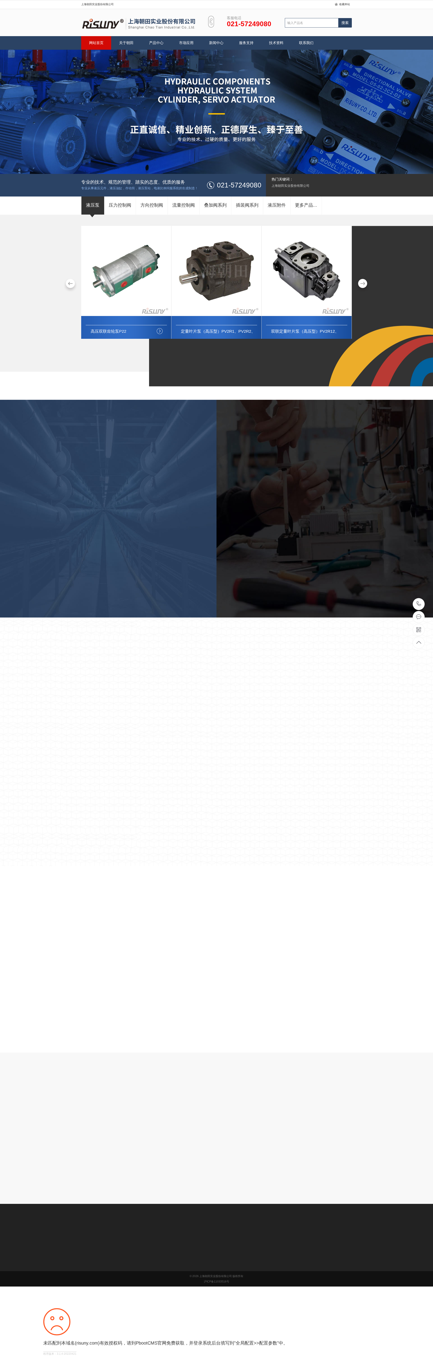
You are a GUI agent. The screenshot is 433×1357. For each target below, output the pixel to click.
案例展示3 (239, 695)
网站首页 (96, 43)
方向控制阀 (120, 1270)
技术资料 (276, 43)
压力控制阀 (120, 1263)
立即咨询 (214, 1175)
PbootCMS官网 (151, 1343)
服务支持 (246, 43)
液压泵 (117, 1256)
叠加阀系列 (120, 1283)
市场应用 (186, 43)
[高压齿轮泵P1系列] (307, 315)
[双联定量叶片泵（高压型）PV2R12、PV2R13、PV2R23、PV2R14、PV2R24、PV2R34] (216, 315)
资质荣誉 (87, 1276)
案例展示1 (148, 695)
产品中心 (156, 43)
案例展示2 (194, 695)
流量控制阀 (120, 1276)
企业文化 (87, 1270)
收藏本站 (344, 4)
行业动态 (76, 1074)
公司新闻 (181, 1256)
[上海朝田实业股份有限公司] (138, 23)
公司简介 (87, 1256)
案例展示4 (284, 695)
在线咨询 (245, 614)
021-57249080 (419, 604)
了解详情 (188, 614)
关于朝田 (126, 43)
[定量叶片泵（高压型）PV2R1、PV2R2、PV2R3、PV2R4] (126, 315)
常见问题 (181, 1270)
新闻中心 (216, 43)
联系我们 (306, 43)
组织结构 (87, 1263)
